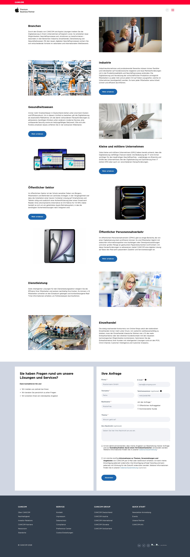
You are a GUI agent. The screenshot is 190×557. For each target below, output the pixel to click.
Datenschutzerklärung (148, 450)
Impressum (60, 516)
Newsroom (22, 529)
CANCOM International (103, 520)
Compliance (61, 525)
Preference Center (63, 529)
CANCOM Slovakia (101, 525)
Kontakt (59, 512)
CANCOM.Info (137, 525)
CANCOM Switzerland (103, 529)
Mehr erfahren (108, 92)
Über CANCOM (24, 512)
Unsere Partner (138, 520)
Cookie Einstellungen (64, 533)
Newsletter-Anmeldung (141, 512)
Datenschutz (61, 520)
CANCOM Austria (101, 516)
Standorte (22, 533)
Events (135, 516)
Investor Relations (25, 520)
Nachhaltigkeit (24, 516)
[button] (172, 10)
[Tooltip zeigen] (145, 380)
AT (167, 10)
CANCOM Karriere (25, 525)
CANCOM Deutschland (103, 512)
